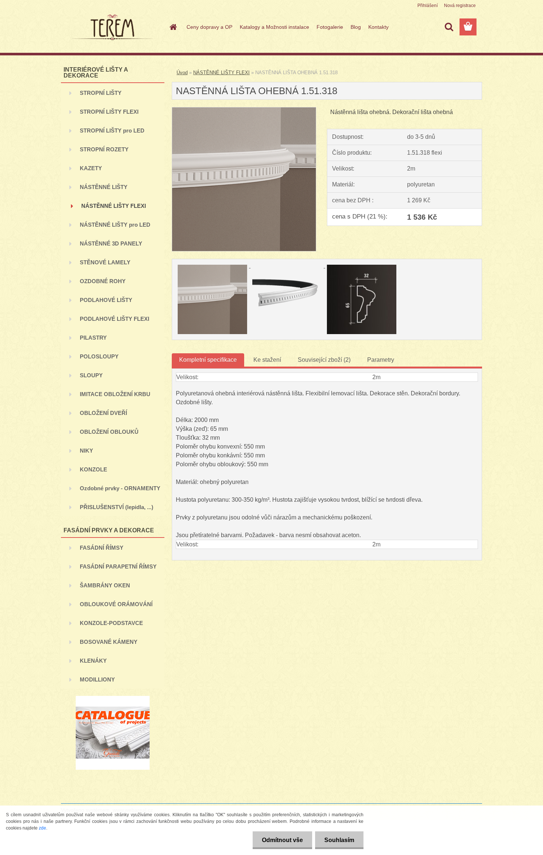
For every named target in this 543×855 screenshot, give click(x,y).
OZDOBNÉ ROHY (103, 281)
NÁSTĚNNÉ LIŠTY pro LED (115, 225)
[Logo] (112, 27)
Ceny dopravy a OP (209, 27)
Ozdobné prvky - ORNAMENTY (120, 488)
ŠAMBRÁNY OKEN (105, 585)
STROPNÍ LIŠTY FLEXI (109, 112)
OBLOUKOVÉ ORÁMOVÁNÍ (116, 604)
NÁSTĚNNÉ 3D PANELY (111, 243)
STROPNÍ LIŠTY (101, 93)
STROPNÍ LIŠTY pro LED (112, 130)
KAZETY (91, 168)
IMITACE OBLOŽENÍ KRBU (115, 394)
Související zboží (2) (324, 360)
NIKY (86, 450)
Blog (356, 27)
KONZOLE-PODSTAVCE (111, 623)
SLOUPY (91, 375)
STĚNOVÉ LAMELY (105, 262)
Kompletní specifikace (208, 360)
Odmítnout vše (282, 840)
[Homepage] (172, 26)
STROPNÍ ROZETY (104, 149)
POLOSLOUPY (99, 356)
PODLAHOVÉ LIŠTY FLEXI (114, 319)
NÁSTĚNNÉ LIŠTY (103, 187)
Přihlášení (427, 5)
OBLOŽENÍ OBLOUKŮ (109, 432)
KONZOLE (93, 469)
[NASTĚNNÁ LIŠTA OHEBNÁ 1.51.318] (244, 110)
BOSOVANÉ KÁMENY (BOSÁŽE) (108, 645)
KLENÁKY (93, 660)
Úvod (182, 72)
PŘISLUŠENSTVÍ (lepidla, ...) (116, 507)
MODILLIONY (97, 679)
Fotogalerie (330, 27)
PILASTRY (93, 337)
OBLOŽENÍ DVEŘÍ (103, 413)
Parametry (380, 360)
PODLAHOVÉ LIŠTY (106, 300)
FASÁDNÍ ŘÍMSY (101, 548)
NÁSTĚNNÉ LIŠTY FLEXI (113, 206)
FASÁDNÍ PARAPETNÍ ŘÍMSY (118, 566)
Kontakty (378, 27)
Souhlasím (339, 840)
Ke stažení (267, 360)
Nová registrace (460, 5)
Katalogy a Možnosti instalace (274, 27)
